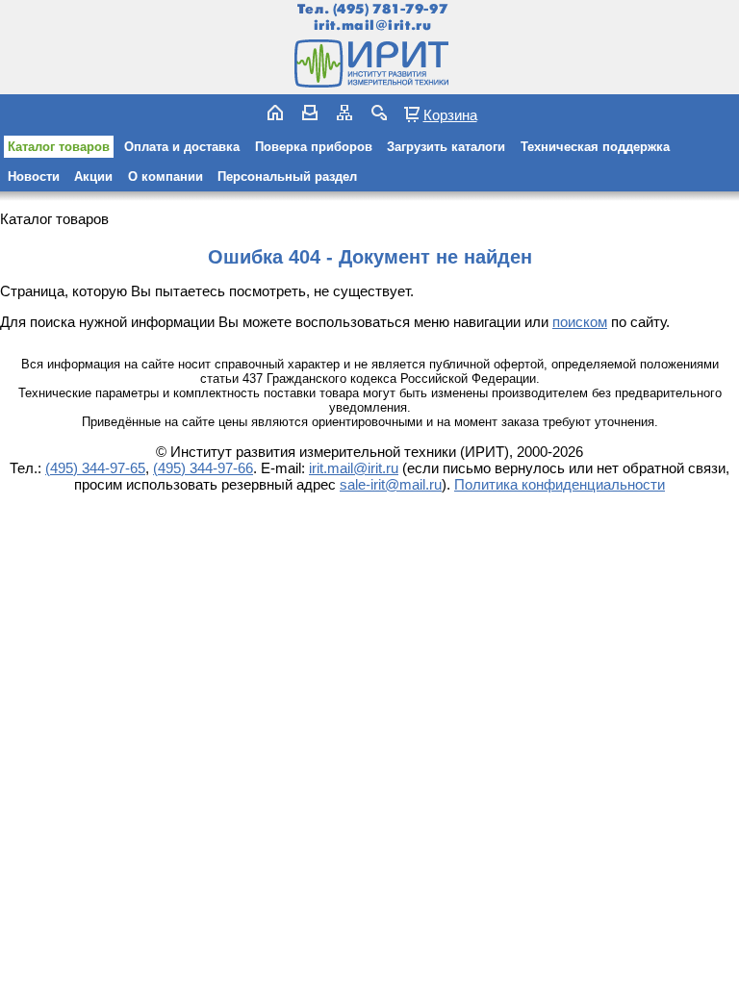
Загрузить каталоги (446, 146)
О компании (165, 176)
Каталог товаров (59, 146)
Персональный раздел (287, 176)
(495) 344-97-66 (203, 468)
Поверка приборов (313, 146)
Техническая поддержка (595, 146)
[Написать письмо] (310, 112)
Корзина (450, 114)
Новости (34, 176)
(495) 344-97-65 (95, 468)
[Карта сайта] (344, 112)
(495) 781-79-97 (390, 9)
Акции (93, 176)
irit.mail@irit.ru (373, 25)
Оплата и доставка (182, 146)
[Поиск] (379, 112)
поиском (579, 322)
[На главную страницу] (369, 63)
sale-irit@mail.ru (391, 484)
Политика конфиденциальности (559, 484)
